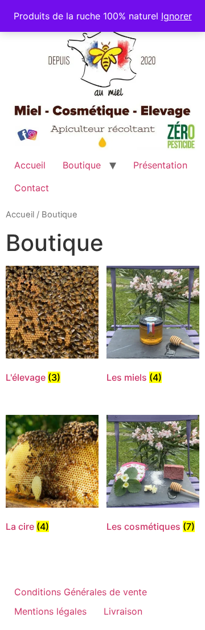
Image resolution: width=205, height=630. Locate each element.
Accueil (30, 165)
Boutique (82, 165)
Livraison (123, 611)
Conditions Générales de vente (80, 592)
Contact (31, 187)
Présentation (160, 165)
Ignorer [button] (176, 16)
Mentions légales (50, 611)
